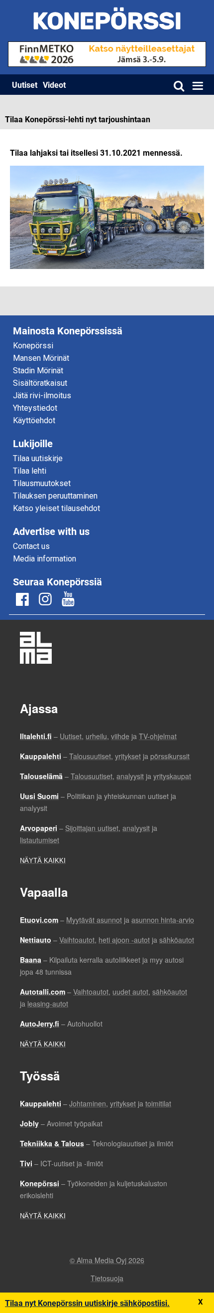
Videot (54, 84)
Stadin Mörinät (38, 370)
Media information (44, 558)
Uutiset (24, 84)
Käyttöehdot (34, 420)
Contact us (31, 546)
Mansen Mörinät (41, 358)
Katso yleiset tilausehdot (56, 508)
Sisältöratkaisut (40, 383)
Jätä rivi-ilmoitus (42, 395)
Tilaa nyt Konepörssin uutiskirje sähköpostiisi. (87, 1303)
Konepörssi (33, 345)
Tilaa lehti (29, 471)
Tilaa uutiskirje (38, 458)
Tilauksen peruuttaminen (55, 496)
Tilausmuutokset (42, 483)
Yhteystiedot (35, 408)
